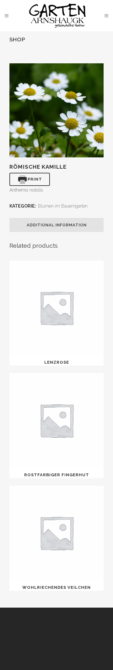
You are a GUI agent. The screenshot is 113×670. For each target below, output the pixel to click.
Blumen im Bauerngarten (63, 205)
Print (35, 179)
